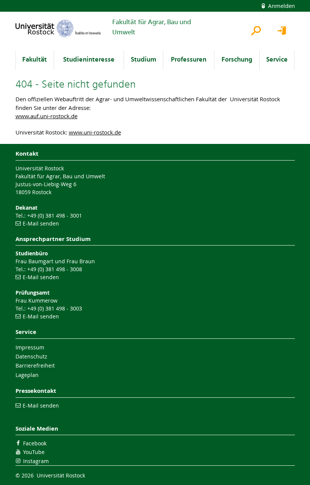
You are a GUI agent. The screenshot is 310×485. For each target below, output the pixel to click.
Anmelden (281, 5)
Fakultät (34, 59)
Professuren (188, 59)
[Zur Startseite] (58, 28)
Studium (143, 59)
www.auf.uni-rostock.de (47, 116)
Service (277, 59)
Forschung (237, 59)
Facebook (34, 443)
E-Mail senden (41, 223)
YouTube (34, 452)
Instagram (36, 461)
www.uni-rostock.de (95, 132)
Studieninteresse (89, 59)
